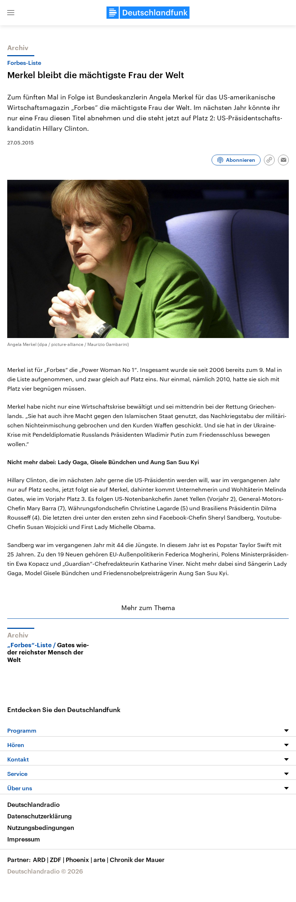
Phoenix (79, 859)
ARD (40, 859)
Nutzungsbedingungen (40, 827)
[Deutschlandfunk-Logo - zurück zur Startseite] (148, 12)
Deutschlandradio (33, 804)
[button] (10, 12)
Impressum (23, 839)
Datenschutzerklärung (39, 815)
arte (100, 859)
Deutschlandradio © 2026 (45, 871)
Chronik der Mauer (137, 859)
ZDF (57, 859)
